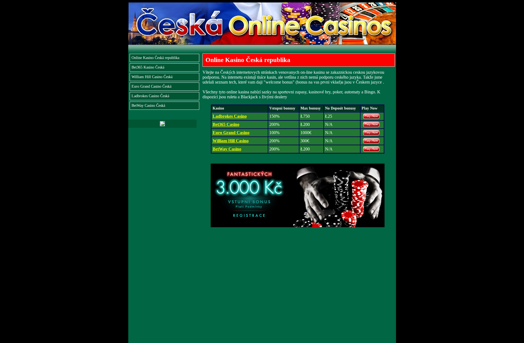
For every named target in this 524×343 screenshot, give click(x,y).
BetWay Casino (227, 149)
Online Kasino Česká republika (155, 58)
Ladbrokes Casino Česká (150, 96)
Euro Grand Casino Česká (151, 86)
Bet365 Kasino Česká (148, 67)
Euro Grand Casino (231, 132)
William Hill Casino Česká (152, 77)
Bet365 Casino (226, 124)
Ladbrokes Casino (230, 116)
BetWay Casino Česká (148, 106)
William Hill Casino (231, 140)
